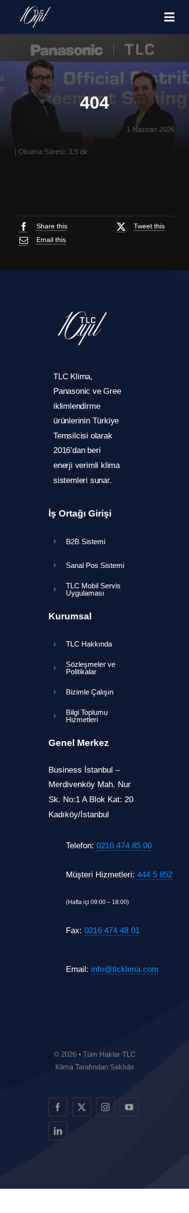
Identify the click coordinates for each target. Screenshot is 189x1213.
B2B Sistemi (85, 541)
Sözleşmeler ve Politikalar (90, 668)
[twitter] (81, 1107)
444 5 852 (155, 874)
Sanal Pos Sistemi (95, 565)
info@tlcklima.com (124, 969)
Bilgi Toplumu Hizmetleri (87, 716)
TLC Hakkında (89, 643)
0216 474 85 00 (124, 845)
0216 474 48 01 (112, 930)
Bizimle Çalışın (89, 691)
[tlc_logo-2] (35, 9)
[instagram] (105, 1107)
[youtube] (129, 1107)
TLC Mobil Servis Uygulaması (93, 589)
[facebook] (57, 1107)
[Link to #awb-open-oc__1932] (169, 17)
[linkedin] (57, 1130)
